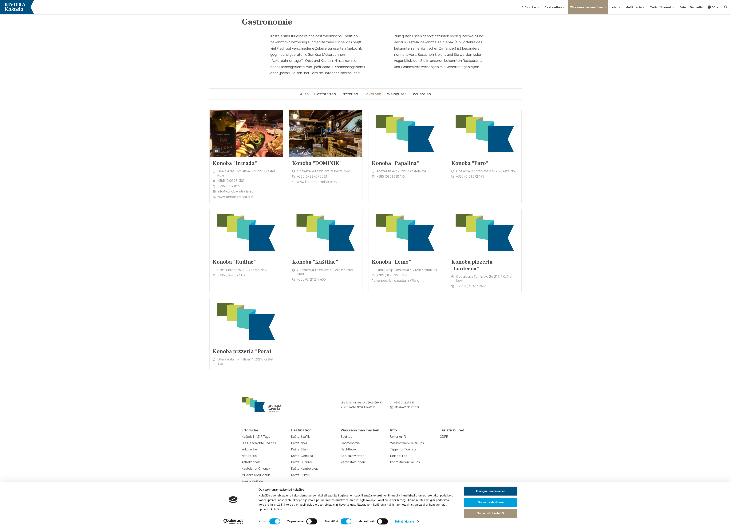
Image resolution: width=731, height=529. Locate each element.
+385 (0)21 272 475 (470, 176)
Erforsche (529, 7)
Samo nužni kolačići (490, 513)
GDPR (444, 436)
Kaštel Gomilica (302, 456)
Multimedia (634, 7)
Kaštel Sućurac (302, 462)
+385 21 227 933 (404, 402)
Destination (553, 7)
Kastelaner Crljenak (256, 468)
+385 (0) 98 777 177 (231, 275)
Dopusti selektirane (491, 502)
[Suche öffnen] (726, 7)
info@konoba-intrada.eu (235, 191)
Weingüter (396, 93)
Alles (304, 93)
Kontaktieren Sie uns (405, 462)
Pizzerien (350, 93)
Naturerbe (249, 456)
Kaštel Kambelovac (304, 468)
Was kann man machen (586, 7)
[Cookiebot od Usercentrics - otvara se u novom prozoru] (233, 521)
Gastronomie (350, 443)
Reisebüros (398, 456)
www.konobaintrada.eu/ (235, 197)
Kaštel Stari (299, 449)
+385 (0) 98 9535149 (392, 275)
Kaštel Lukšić (300, 475)
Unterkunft (398, 436)
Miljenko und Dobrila (256, 475)
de (713, 7)
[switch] (311, 521)
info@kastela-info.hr (406, 407)
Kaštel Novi (299, 443)
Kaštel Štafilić (301, 436)
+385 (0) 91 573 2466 (471, 286)
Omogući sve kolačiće (490, 491)
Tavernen (372, 93)
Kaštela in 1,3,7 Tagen (257, 436)
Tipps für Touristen (404, 449)
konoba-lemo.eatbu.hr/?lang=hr (401, 280)
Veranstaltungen (353, 462)
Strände (346, 436)
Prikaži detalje (404, 521)
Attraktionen (251, 462)
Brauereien (421, 93)
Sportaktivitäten (352, 456)
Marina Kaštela (252, 481)
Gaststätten (325, 93)
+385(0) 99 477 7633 (312, 176)
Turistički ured (660, 7)
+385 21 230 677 (229, 186)
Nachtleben (349, 449)
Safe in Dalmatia (691, 7)
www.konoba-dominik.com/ (317, 182)
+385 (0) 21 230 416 (391, 176)
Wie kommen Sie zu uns (407, 443)
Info (614, 7)
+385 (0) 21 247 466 (311, 279)
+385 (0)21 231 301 (230, 180)
